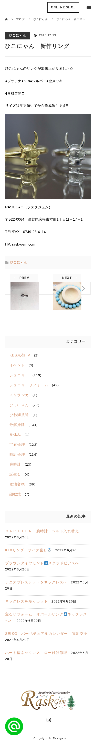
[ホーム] (6, 16)
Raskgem (59, 738)
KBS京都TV (19, 355)
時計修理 (17, 454)
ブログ (20, 19)
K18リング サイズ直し (26, 550)
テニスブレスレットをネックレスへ (36, 582)
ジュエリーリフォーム (28, 385)
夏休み (15, 435)
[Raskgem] (48, 708)
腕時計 (15, 464)
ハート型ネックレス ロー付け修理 (36, 653)
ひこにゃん (17, 35)
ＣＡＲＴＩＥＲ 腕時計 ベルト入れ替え (42, 531)
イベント (17, 365)
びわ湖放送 (19, 415)
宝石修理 (17, 444)
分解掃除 (17, 425)
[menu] (89, 7)
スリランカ (19, 395)
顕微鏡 (15, 494)
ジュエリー (19, 375)
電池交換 (17, 484)
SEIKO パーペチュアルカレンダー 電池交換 (46, 634)
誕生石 (15, 474)
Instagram (48, 719)
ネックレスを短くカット (26, 601)
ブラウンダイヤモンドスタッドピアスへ (42, 563)
